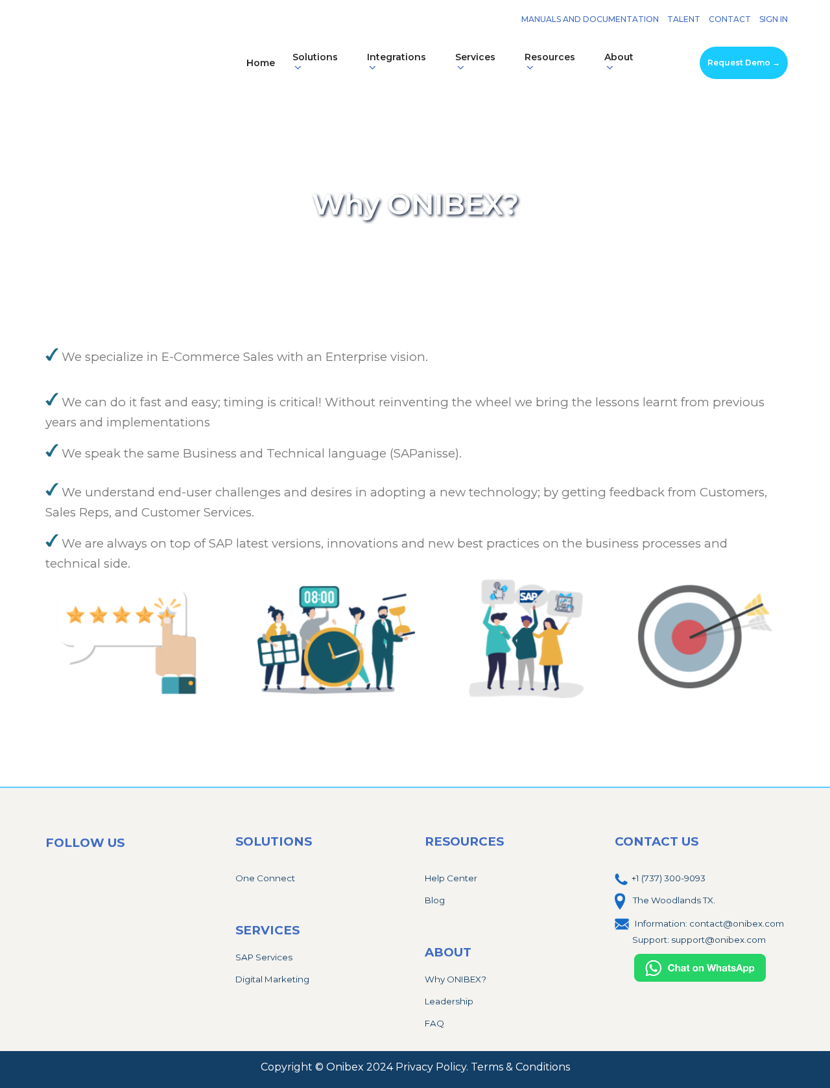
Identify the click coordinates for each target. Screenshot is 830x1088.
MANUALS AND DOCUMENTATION (590, 19)
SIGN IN (773, 19)
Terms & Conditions (520, 1067)
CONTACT (730, 19)
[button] (321, 63)
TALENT (683, 19)
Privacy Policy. (433, 1067)
